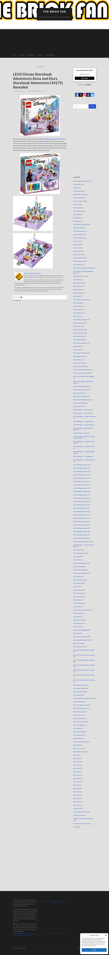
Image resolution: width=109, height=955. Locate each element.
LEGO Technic (77, 695)
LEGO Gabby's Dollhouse (80, 319)
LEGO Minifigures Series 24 (80, 511)
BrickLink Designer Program (80, 181)
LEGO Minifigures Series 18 (80, 491)
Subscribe (84, 78)
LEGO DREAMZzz (78, 283)
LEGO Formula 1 (77, 306)
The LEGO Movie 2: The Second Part (83, 818)
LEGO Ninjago (77, 590)
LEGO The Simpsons (78, 711)
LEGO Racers (76, 616)
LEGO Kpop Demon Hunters (81, 386)
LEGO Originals (77, 600)
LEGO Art (76, 204)
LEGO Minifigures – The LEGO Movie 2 (84, 446)
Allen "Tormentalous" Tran (36, 91)
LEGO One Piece (77, 596)
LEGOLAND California (79, 751)
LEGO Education (77, 293)
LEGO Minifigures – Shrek (80, 433)
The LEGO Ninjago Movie (80, 823)
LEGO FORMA (77, 303)
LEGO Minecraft (77, 406)
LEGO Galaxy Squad (78, 323)
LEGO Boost (76, 221)
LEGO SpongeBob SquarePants (81, 640)
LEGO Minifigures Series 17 (80, 488)
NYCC (75, 755)
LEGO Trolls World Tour (79, 721)
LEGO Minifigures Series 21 (80, 501)
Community (76, 184)
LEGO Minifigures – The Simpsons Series (84, 459)
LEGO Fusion (77, 316)
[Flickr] (21, 297)
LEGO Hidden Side (78, 339)
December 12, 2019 (19, 91)
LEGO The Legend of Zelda (80, 705)
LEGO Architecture (78, 201)
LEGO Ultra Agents (78, 725)
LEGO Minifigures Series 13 (80, 475)
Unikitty (75, 827)
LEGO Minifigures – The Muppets (82, 456)
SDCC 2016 (76, 772)
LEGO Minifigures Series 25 (80, 515)
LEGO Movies (77, 576)
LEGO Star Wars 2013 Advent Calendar (84, 660)
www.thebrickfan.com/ (20, 293)
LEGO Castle (76, 244)
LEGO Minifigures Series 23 (80, 508)
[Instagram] (19, 297)
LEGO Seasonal (77, 623)
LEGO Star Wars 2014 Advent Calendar (84, 665)
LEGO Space (76, 633)
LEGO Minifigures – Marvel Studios (83, 425)
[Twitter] (17, 297)
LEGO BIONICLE (78, 211)
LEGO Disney (77, 264)
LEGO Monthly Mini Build (80, 573)
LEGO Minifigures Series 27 (80, 521)
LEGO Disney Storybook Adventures (54, 139)
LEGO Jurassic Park (78, 363)
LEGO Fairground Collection (81, 299)
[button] (106, 935)
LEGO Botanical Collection (80, 224)
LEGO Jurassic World (79, 366)
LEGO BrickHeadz (78, 234)
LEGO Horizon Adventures (80, 343)
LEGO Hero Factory (78, 336)
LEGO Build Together (79, 238)
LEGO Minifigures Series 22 (80, 505)
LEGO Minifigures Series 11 (80, 468)
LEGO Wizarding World (79, 741)
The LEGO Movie (78, 815)
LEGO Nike (76, 586)
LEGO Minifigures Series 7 (80, 531)
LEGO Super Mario (78, 691)
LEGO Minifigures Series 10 (80, 465)
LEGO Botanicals (78, 228)
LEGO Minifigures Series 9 (80, 538)
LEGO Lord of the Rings (79, 396)
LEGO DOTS (76, 279)
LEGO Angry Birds (78, 191)
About (22, 55)
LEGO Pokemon (77, 613)
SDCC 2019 (76, 782)
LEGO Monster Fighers (79, 570)
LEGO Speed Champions (80, 636)
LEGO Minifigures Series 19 (80, 495)
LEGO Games (77, 326)
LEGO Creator (77, 254)
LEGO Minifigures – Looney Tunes (82, 421)
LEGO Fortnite (77, 309)
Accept (94, 950)
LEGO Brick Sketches (79, 231)
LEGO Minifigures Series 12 (80, 471)
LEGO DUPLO (77, 286)
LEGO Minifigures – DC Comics (81, 409)
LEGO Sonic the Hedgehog (80, 630)
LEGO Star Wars (77, 646)
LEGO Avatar (76, 208)
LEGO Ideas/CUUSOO (79, 353)
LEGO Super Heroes (78, 688)
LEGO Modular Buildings (80, 563)
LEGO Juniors (77, 359)
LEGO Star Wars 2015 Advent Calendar (84, 670)
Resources (30, 55)
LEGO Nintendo (77, 593)
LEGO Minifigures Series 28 (80, 525)
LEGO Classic (77, 251)
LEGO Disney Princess (79, 276)
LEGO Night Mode (78, 583)
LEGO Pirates (77, 606)
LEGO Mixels (76, 556)
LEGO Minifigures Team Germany (82, 541)
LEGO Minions (77, 550)
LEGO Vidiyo (76, 728)
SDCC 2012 (76, 758)
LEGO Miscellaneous (79, 553)
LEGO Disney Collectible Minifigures (83, 268)
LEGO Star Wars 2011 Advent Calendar (84, 650)
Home (15, 55)
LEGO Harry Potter (78, 333)
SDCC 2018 (76, 778)
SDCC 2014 (76, 765)
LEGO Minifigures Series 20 (80, 498)
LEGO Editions (77, 289)
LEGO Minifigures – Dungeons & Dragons (84, 416)
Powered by (81, 84)
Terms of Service (47, 901)
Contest (75, 188)
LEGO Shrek (76, 626)
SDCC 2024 (76, 798)
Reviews (40, 55)
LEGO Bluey (76, 214)
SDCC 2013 (76, 762)
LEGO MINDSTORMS (79, 403)
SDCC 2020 (76, 785)
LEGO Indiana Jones (78, 356)
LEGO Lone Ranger (78, 393)
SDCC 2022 (76, 792)
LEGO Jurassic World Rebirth (81, 373)
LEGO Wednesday (78, 735)
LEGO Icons (76, 349)
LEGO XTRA (76, 745)
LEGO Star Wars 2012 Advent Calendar (84, 655)
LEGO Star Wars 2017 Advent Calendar (84, 675)
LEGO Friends (77, 313)
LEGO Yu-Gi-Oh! (78, 748)
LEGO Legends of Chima (79, 389)
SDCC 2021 (76, 788)
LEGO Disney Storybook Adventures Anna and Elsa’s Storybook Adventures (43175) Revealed (38, 80)
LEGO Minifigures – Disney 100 (81, 413)
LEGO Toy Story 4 (78, 715)
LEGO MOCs (76, 560)
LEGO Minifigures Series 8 (80, 535)
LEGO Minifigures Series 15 (80, 481)
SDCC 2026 (76, 805)
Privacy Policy (56, 901)
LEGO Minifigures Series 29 (80, 528)
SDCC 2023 (76, 795)
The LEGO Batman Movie (80, 812)
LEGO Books (76, 218)
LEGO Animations (78, 198)
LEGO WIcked (77, 738)
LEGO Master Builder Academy (81, 399)
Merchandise (50, 55)
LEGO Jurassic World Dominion (82, 369)
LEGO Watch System (79, 732)
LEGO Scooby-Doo (78, 620)
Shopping (75, 808)
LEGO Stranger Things (79, 685)
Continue (17, 300)
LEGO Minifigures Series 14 (80, 478)
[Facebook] (14, 297)
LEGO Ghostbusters (78, 329)
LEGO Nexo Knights (78, 580)
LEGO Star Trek (77, 643)
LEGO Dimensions (78, 261)
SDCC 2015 (76, 768)
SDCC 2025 (76, 802)
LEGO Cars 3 (76, 241)
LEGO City (76, 248)
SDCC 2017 (76, 775)
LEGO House (76, 346)
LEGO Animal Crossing (79, 194)
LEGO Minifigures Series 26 (80, 518)
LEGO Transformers (78, 718)
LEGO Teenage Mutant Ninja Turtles (83, 698)
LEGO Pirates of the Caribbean (81, 610)
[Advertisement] (54, 40)
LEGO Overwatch (78, 603)
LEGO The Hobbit (78, 701)
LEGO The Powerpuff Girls (80, 708)
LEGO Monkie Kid (78, 566)
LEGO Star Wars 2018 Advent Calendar (84, 680)
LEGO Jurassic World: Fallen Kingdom (83, 376)
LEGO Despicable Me (79, 258)
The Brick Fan (54, 11)
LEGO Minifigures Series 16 (80, 485)
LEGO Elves (76, 296)
